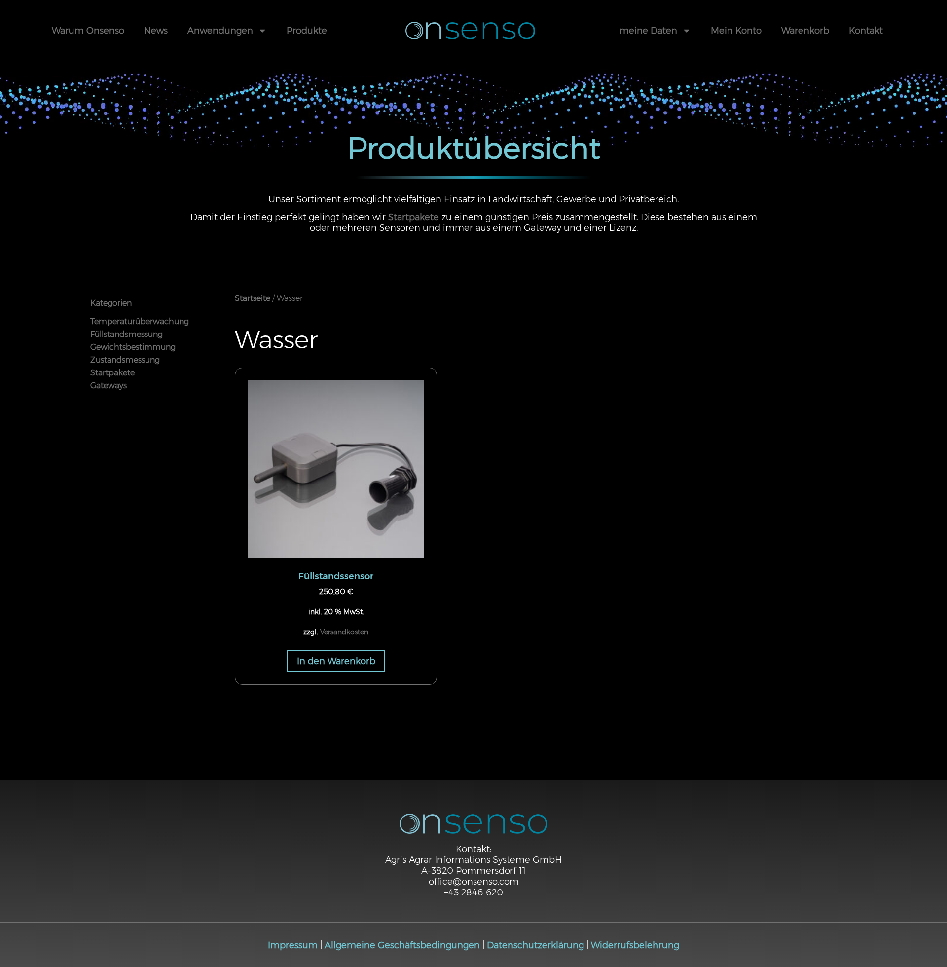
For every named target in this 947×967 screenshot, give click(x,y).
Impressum (293, 945)
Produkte (307, 30)
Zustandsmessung (125, 360)
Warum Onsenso (88, 30)
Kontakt (866, 30)
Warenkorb (805, 30)
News (156, 30)
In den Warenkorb (336, 661)
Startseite (252, 298)
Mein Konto (736, 30)
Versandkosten (344, 632)
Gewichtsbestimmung (133, 347)
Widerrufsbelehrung (635, 945)
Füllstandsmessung (126, 334)
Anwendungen (220, 30)
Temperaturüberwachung (139, 321)
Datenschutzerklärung (535, 945)
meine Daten (648, 30)
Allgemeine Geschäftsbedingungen (402, 945)
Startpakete (413, 217)
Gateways (108, 385)
